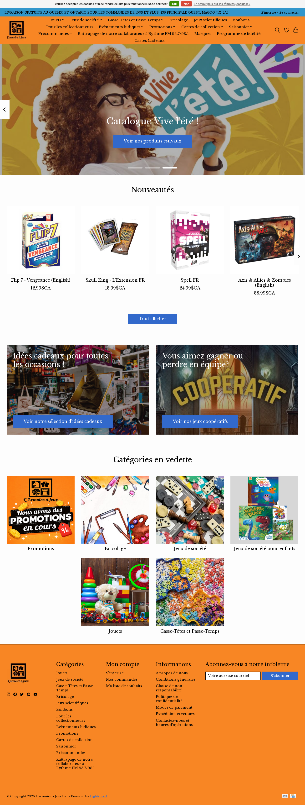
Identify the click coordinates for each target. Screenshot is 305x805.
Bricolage (178, 20)
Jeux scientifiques (210, 20)
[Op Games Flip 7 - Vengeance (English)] (41, 240)
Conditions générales (175, 679)
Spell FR (190, 280)
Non (186, 4)
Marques (202, 33)
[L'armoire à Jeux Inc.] (16, 30)
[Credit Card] (293, 796)
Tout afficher (153, 318)
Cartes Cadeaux (149, 40)
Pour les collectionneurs (69, 27)
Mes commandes (121, 679)
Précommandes (71, 753)
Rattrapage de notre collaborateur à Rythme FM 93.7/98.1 (133, 33)
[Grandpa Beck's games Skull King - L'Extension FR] (115, 240)
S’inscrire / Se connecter (280, 12)
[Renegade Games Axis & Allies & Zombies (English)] (264, 240)
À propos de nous (172, 673)
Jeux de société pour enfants (264, 548)
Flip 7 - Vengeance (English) (40, 280)
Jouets (115, 631)
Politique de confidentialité (169, 699)
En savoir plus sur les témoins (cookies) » (222, 4)
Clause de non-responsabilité (170, 688)
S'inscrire (115, 673)
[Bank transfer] (285, 796)
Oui (174, 4)
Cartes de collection (74, 740)
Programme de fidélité (238, 33)
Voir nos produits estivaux (152, 141)
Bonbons (241, 20)
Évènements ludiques (76, 727)
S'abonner (280, 675)
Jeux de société (190, 548)
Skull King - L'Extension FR (115, 280)
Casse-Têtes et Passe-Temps (189, 631)
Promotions (40, 548)
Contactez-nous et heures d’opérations (174, 722)
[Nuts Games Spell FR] (190, 240)
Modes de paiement (174, 707)
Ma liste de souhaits (124, 686)
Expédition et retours (175, 714)
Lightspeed (98, 796)
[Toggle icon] (277, 30)
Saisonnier (66, 746)
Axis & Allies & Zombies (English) (264, 283)
